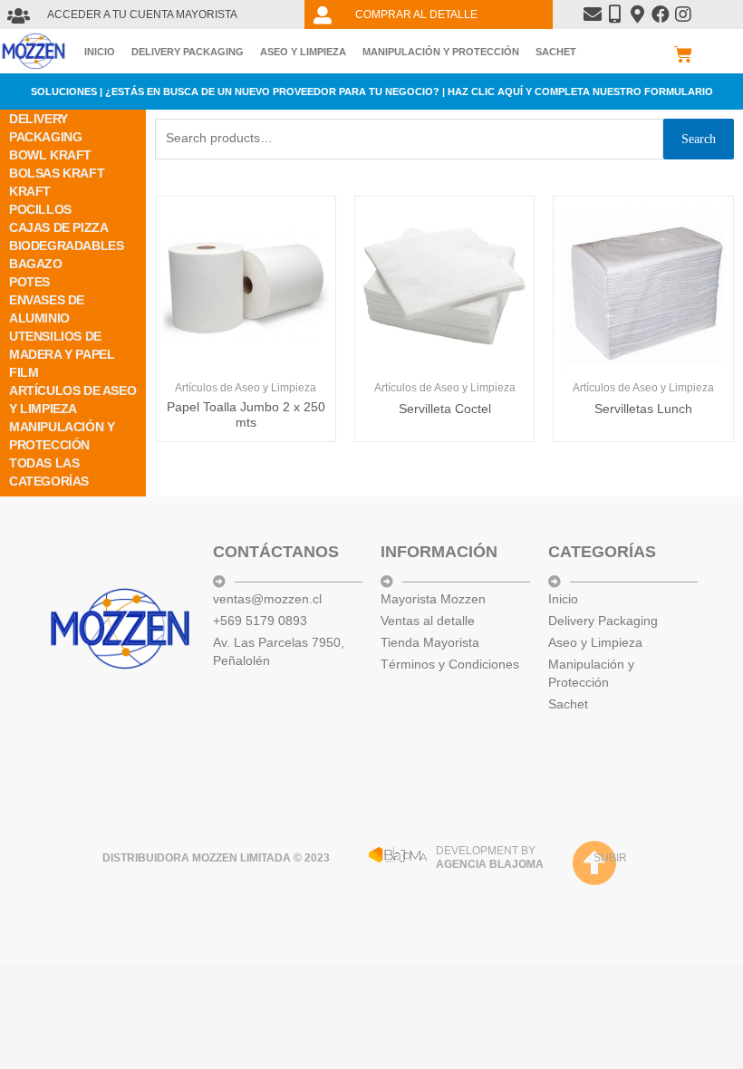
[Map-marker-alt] (638, 14)
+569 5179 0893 (260, 620)
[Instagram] (683, 14)
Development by (490, 857)
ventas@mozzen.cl (267, 599)
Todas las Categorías (49, 472)
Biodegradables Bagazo (66, 254)
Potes (29, 281)
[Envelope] (593, 14)
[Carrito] (683, 54)
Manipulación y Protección (440, 51)
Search (698, 139)
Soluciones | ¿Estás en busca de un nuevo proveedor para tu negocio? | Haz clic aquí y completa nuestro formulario (372, 91)
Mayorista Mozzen (433, 599)
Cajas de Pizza (58, 227)
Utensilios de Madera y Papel (61, 345)
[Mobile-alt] (615, 14)
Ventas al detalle (428, 620)
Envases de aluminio (46, 309)
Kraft (30, 191)
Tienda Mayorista (430, 642)
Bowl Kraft (50, 155)
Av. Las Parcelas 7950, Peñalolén (278, 651)
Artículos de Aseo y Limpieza (72, 399)
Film (23, 372)
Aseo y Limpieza (303, 51)
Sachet (556, 51)
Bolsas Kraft (56, 173)
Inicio (99, 51)
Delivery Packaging (187, 51)
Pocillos (40, 209)
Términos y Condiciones (450, 664)
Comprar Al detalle (416, 14)
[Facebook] (660, 14)
